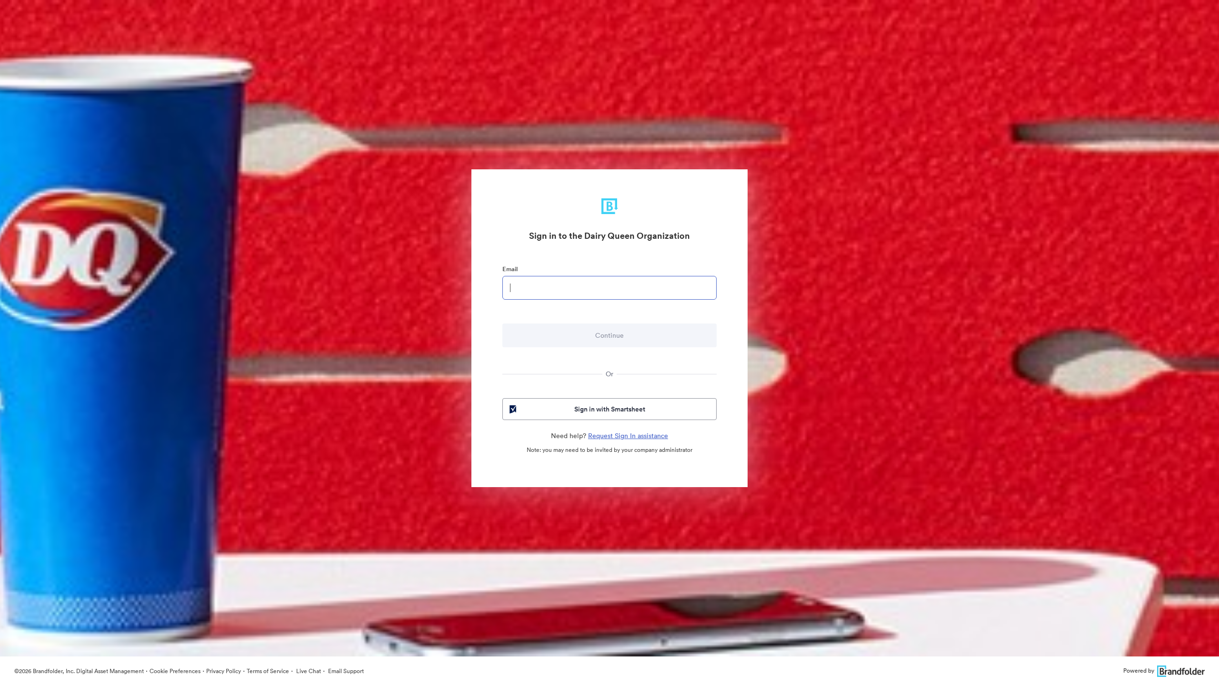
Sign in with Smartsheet (609, 409)
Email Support (345, 671)
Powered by (1138, 670)
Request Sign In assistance (628, 435)
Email (510, 269)
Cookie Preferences (175, 671)
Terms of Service (268, 671)
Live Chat (308, 671)
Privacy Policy (223, 671)
